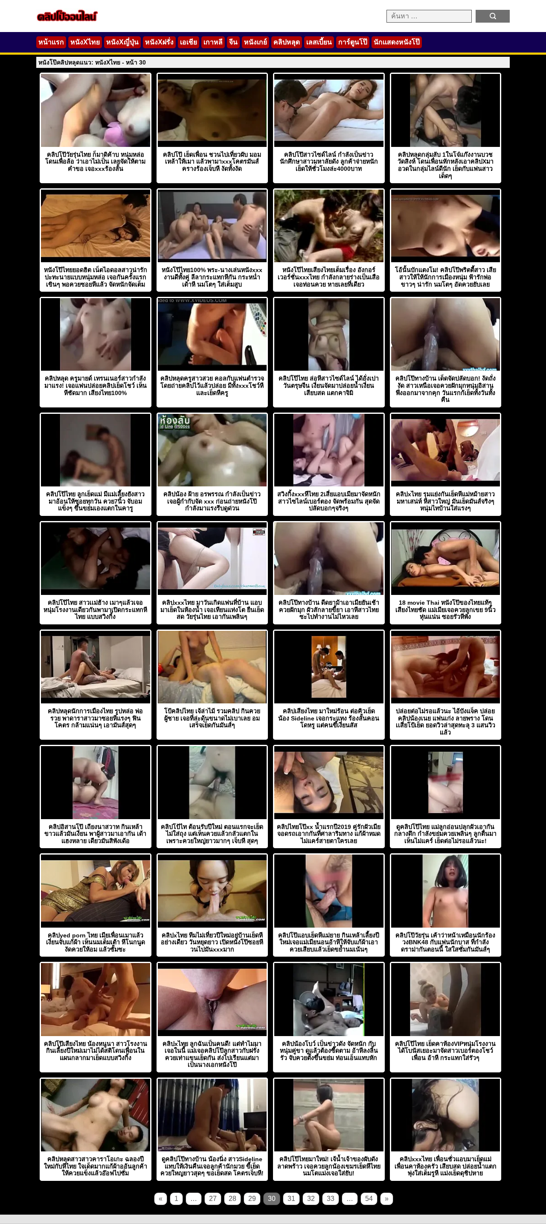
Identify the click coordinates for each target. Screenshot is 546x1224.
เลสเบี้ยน (319, 42)
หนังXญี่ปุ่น (122, 42)
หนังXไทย (85, 42)
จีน (233, 42)
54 (369, 1198)
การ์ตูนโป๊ (352, 42)
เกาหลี (213, 42)
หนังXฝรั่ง (159, 42)
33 (330, 1198)
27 (213, 1198)
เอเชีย (188, 42)
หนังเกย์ (255, 42)
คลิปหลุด (286, 42)
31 (291, 1198)
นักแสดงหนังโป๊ (397, 42)
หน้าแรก (51, 42)
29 (252, 1198)
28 (232, 1198)
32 (311, 1198)
